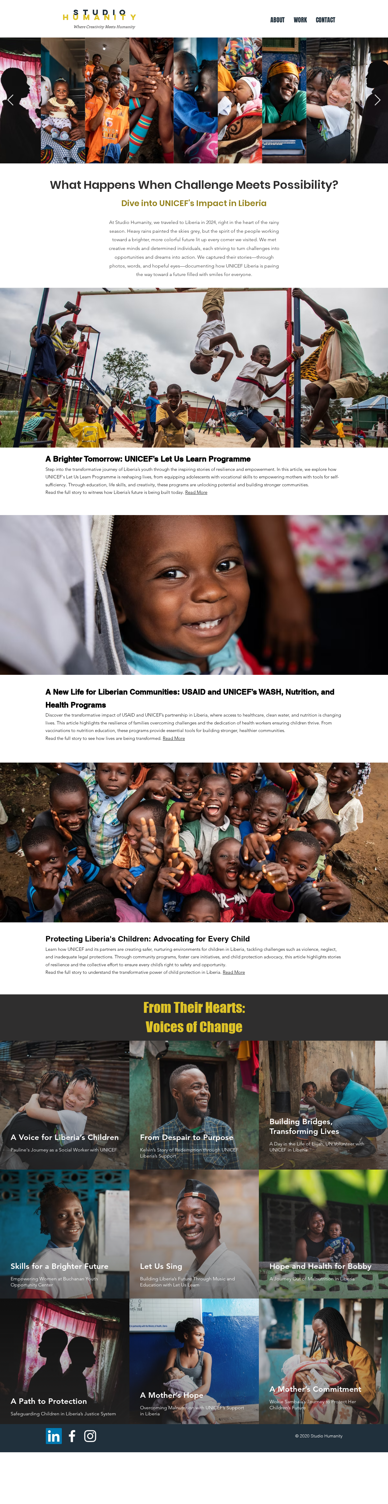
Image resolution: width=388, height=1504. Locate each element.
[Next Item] (377, 100)
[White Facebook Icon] (72, 1436)
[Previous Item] (10, 100)
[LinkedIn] (54, 1436)
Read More (196, 492)
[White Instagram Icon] (90, 1436)
